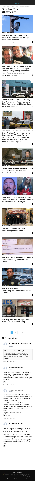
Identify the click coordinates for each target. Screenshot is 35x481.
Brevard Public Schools (7, 96)
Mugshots (19, 472)
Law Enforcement (10, 6)
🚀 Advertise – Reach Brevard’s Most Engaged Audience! (16, 474)
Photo (8, 415)
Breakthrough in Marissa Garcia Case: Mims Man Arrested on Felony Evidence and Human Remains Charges (17, 199)
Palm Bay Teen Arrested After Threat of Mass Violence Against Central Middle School (17, 259)
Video (7, 382)
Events (6, 476)
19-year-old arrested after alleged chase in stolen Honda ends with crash (17, 169)
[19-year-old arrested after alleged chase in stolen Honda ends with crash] (17, 157)
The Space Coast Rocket (8, 172)
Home (3, 6)
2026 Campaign (26, 476)
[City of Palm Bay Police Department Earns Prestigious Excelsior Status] (17, 217)
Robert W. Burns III (6, 42)
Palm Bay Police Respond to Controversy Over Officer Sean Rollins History (16, 290)
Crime (3, 63)
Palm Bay (4, 285)
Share (14, 361)
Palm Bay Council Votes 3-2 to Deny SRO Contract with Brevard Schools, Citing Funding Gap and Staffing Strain (16, 102)
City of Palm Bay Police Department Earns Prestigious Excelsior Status (16, 229)
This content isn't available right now (16, 351)
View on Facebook (7, 361)
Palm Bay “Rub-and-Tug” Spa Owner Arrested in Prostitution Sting (16, 321)
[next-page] (22, 332)
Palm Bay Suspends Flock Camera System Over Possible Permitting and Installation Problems (16, 37)
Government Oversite (6, 32)
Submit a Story (13, 476)
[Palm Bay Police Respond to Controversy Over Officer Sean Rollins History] (17, 277)
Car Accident (5, 165)
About (19, 476)
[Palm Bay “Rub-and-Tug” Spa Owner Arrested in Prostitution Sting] (17, 308)
